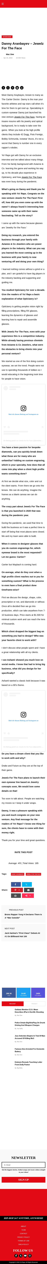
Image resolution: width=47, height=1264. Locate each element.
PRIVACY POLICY (23, 1237)
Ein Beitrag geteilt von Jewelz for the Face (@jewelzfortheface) (25, 440)
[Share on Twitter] (8, 88)
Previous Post (16, 910)
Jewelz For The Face (24, 117)
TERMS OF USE (23, 1241)
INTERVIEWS (7, 36)
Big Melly (19, 1068)
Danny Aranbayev (18, 874)
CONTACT (23, 1233)
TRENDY (34, 1004)
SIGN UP (23, 1179)
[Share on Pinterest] (12, 88)
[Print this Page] (22, 88)
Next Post (10, 929)
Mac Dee (19, 1015)
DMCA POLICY (23, 1244)
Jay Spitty (20, 1028)
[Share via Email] (17, 88)
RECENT (13, 1004)
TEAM (23, 1230)
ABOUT (23, 1226)
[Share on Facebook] (3, 88)
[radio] (14, 858)
